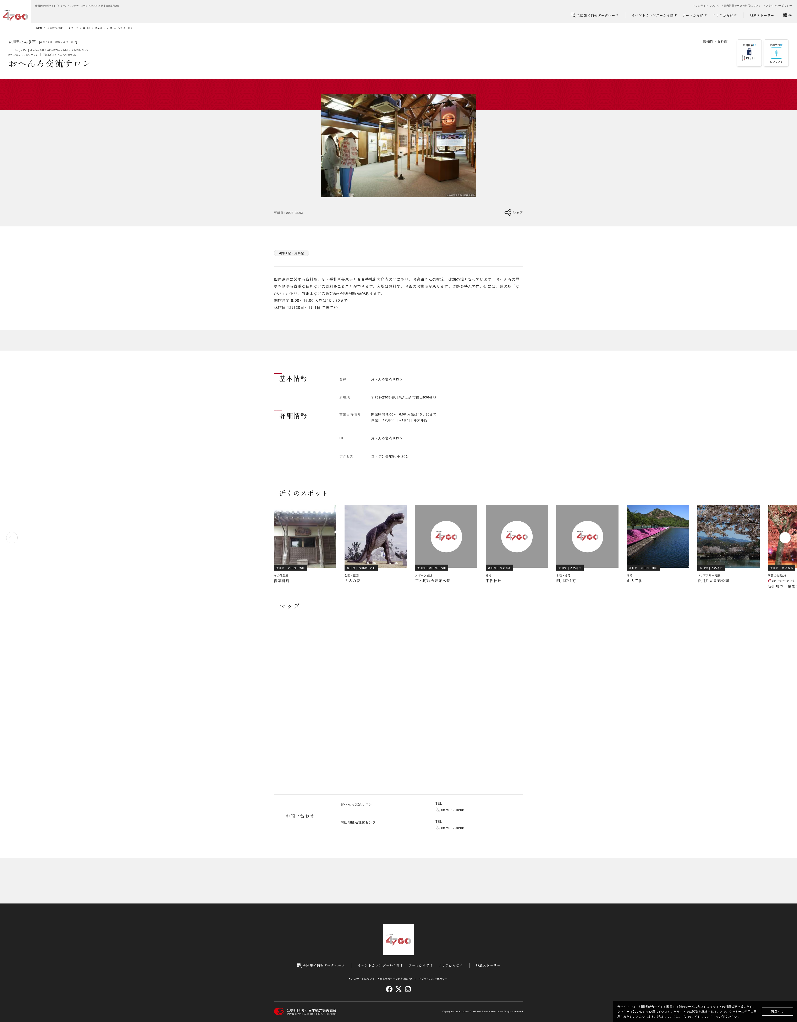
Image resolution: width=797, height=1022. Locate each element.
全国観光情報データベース (598, 15)
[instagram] (408, 989)
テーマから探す (694, 15)
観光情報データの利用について (742, 5)
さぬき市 (100, 28)
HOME (39, 28)
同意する (777, 1011)
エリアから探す (724, 15)
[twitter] (398, 989)
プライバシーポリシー (779, 5)
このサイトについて (699, 1016)
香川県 (87, 28)
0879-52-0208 (453, 809)
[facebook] (389, 989)
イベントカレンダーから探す (654, 15)
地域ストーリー (762, 15)
